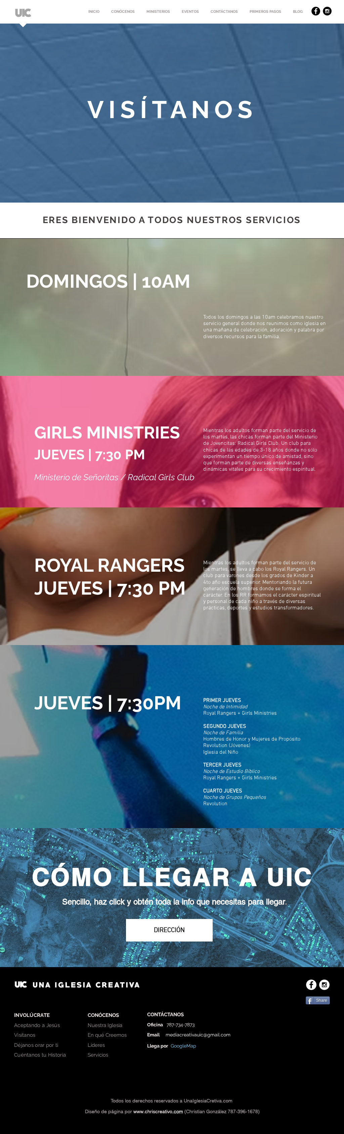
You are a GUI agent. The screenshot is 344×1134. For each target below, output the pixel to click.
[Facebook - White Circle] (311, 985)
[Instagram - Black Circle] (327, 11)
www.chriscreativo (152, 1111)
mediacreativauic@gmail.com (198, 1034)
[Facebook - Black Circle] (315, 11)
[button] (122, 12)
